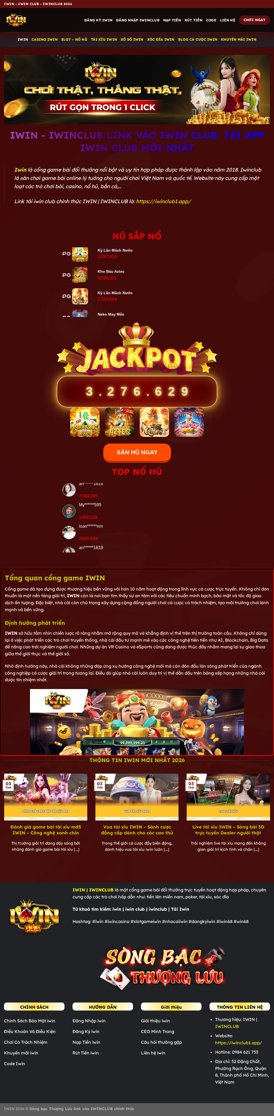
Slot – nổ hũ (74, 39)
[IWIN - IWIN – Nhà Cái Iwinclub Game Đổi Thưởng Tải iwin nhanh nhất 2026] (31, 20)
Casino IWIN (45, 39)
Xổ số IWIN (132, 39)
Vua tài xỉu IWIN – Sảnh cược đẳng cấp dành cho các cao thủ (137, 829)
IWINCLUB (227, 1026)
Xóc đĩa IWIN (160, 39)
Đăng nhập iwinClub (137, 20)
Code (211, 20)
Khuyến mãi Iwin (238, 39)
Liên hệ (227, 20)
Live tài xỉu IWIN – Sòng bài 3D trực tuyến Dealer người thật (228, 829)
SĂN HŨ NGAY (137, 452)
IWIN (23, 39)
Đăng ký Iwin (98, 20)
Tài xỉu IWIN (104, 39)
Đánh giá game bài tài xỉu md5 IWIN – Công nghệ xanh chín (45, 829)
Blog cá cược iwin (197, 39)
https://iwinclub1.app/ (163, 201)
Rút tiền (193, 20)
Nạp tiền (172, 20)
